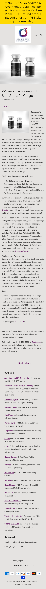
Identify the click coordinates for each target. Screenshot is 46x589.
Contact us (36, 342)
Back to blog (24, 363)
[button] (4, 34)
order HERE (19, 322)
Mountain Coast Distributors (22, 581)
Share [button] (6, 106)
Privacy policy (26, 584)
